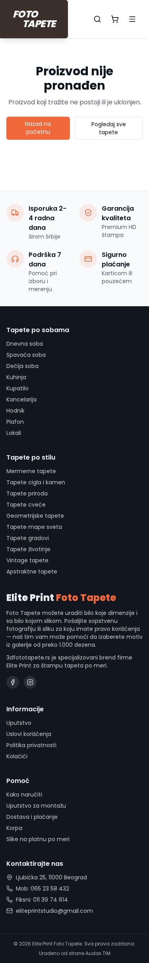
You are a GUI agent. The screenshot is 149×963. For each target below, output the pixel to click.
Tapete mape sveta (34, 527)
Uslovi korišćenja (28, 734)
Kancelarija (21, 399)
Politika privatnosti (31, 745)
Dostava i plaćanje (32, 817)
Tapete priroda (27, 493)
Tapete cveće (26, 505)
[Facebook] (12, 682)
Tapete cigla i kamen (35, 482)
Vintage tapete (27, 560)
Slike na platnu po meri (38, 839)
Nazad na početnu (38, 128)
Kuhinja (16, 377)
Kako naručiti (24, 795)
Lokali (13, 433)
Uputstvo (18, 723)
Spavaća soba (26, 355)
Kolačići (16, 756)
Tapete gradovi (27, 538)
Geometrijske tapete (35, 516)
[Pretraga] (97, 19)
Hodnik (15, 411)
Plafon (15, 422)
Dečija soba (22, 366)
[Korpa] (115, 19)
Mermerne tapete (31, 471)
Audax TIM (97, 953)
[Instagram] (30, 682)
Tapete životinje (28, 549)
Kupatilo (17, 388)
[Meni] (132, 19)
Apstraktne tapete (31, 571)
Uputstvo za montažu (36, 806)
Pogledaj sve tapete (108, 128)
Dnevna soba (24, 344)
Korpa (14, 828)
